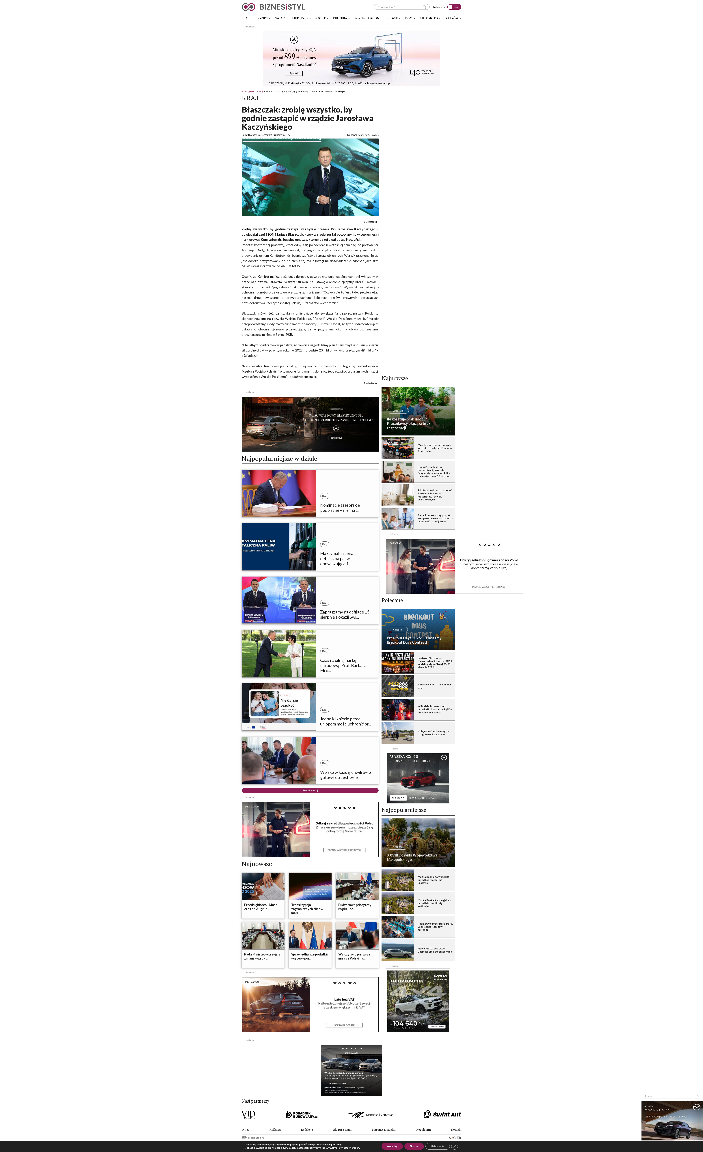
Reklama (275, 1130)
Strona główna (249, 91)
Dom (408, 18)
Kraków (452, 18)
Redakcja (307, 1130)
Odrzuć (414, 1146)
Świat (280, 18)
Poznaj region (366, 18)
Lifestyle (300, 18)
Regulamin (423, 1130)
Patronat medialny (384, 1130)
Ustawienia (437, 1146)
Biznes (262, 18)
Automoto (429, 18)
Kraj (245, 18)
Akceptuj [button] (392, 1146)
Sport (320, 18)
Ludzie (392, 18)
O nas (245, 1130)
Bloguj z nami (342, 1130)
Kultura (340, 18)
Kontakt (456, 1130)
